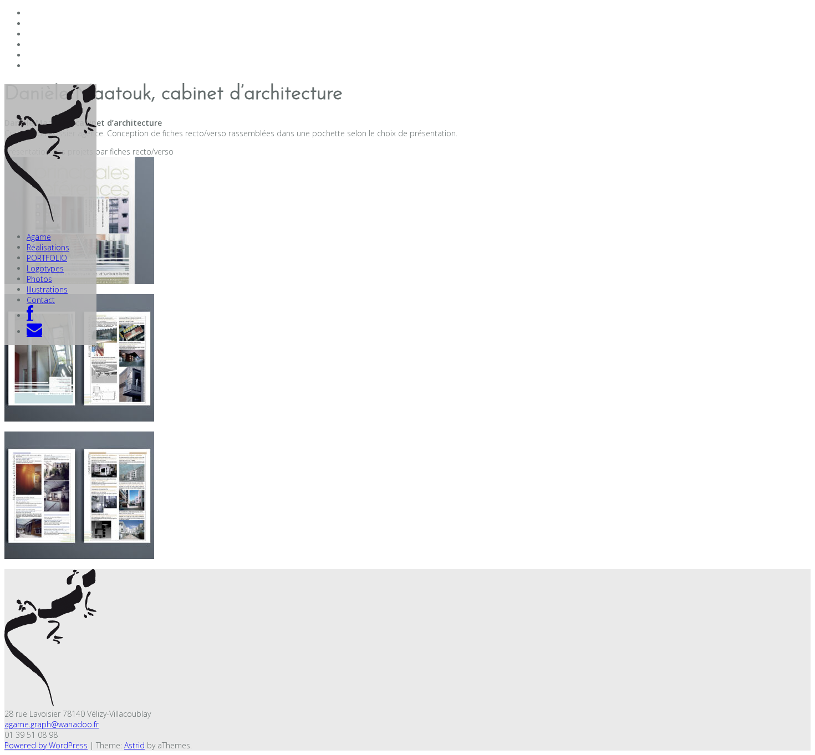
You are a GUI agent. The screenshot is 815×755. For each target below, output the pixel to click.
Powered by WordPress (46, 745)
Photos (39, 279)
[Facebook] (30, 315)
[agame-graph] (50, 218)
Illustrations (47, 289)
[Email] (34, 331)
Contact (41, 300)
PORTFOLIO (47, 258)
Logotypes (45, 268)
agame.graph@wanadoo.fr (51, 724)
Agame (39, 237)
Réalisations (48, 247)
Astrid (134, 745)
